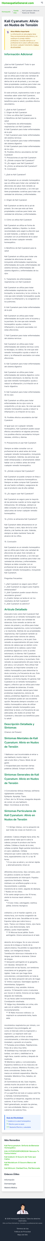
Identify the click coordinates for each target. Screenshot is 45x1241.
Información (9, 1180)
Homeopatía (6, 12)
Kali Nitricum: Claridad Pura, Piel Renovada (22, 1168)
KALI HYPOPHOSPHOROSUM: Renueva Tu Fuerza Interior (21, 1152)
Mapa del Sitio (22, 1235)
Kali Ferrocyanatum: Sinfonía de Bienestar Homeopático (21, 1146)
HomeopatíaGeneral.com (18, 3)
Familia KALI (16, 12)
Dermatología (10, 1184)
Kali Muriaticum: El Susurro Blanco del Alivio (20, 1163)
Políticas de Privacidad (22, 1232)
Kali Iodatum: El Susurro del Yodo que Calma (20, 1158)
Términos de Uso (23, 1228)
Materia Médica (10, 1187)
